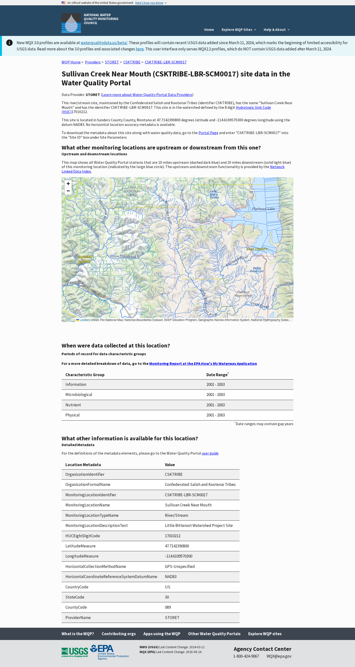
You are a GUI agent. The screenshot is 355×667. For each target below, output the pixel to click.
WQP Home (71, 62)
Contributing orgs (119, 633)
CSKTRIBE (132, 62)
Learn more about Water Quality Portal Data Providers (147, 94)
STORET (112, 62)
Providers (93, 62)
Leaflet (84, 320)
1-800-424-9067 (246, 656)
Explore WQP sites (265, 633)
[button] (68, 183)
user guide (210, 453)
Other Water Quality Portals (214, 633)
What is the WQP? (78, 633)
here (140, 49)
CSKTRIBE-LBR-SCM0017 (165, 62)
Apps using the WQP (161, 633)
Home (209, 29)
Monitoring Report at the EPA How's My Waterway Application (203, 363)
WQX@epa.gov (279, 656)
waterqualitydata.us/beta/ (104, 42)
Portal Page (208, 132)
